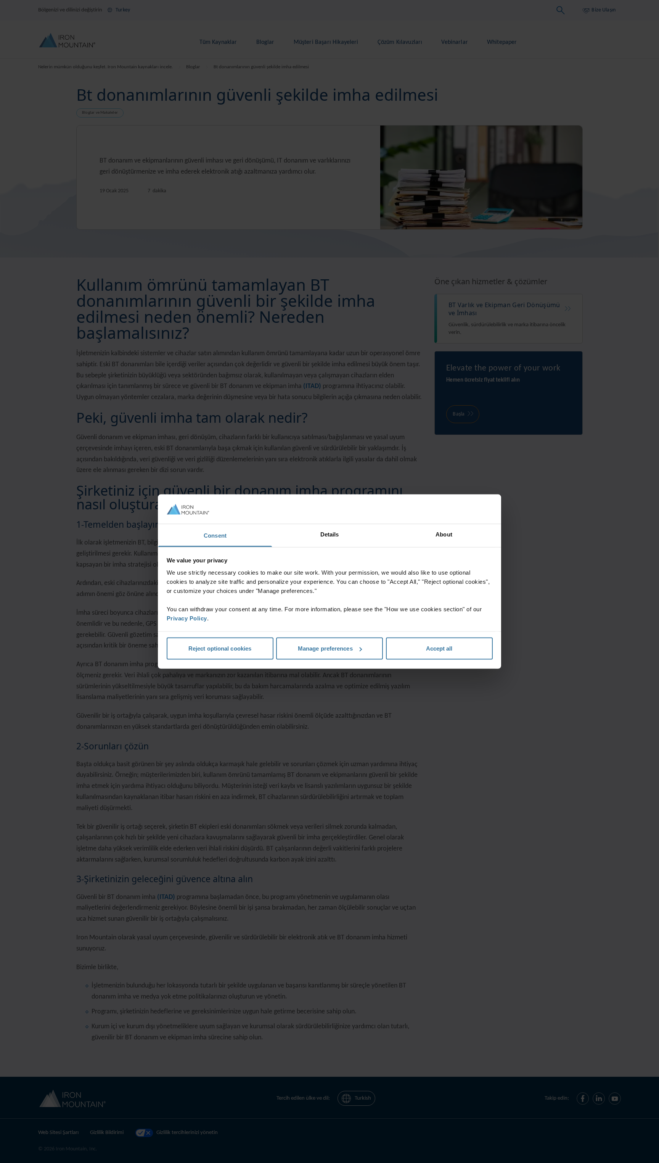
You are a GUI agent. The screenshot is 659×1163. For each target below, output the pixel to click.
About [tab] (444, 534)
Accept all (439, 648)
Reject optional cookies (219, 648)
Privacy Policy (187, 618)
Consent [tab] (215, 535)
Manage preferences (325, 648)
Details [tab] (329, 534)
